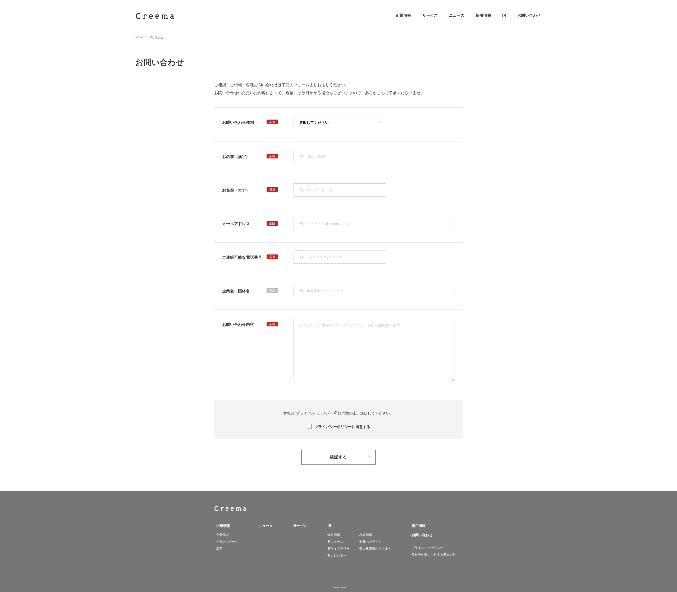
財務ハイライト (370, 542)
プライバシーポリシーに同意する (342, 427)
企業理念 (222, 535)
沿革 (219, 548)
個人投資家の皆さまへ (375, 548)
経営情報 (333, 535)
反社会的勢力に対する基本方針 (433, 555)
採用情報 (419, 526)
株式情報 (365, 535)
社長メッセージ (227, 542)
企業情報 (223, 526)
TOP (230, 508)
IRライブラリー (338, 548)
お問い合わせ (422, 535)
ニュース (266, 526)
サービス (300, 526)
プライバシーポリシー (314, 413)
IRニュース (335, 542)
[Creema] (155, 16)
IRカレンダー (336, 555)
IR (329, 526)
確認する (338, 457)
